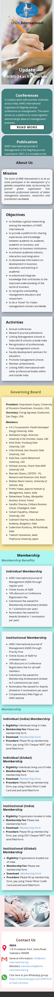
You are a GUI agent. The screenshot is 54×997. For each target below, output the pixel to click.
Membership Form (30, 737)
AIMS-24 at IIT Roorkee (27, 76)
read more (27, 127)
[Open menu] (29, 6)
